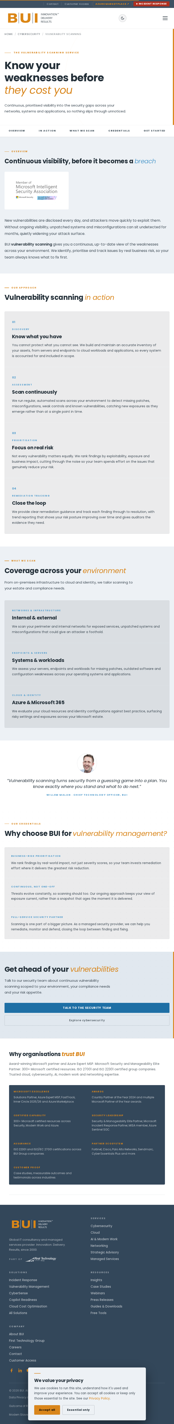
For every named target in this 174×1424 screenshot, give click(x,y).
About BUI (16, 1334)
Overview (17, 130)
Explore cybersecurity (87, 1020)
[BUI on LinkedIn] (20, 1370)
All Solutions (18, 1313)
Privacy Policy (99, 1398)
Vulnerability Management (29, 1287)
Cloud (95, 1232)
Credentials (119, 130)
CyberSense (18, 1293)
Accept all (47, 1410)
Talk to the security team (87, 1008)
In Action (47, 130)
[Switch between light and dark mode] (122, 18)
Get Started (154, 130)
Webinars (98, 1293)
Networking (99, 1246)
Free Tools (98, 1313)
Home (9, 34)
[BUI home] (41, 18)
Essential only (78, 1410)
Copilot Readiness (23, 1300)
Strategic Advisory (105, 1252)
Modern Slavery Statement (27, 1415)
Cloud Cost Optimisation (28, 1306)
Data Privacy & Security (25, 1397)
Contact (52, 4)
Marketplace (112, 4)
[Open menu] (165, 18)
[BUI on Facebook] (11, 1370)
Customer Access (77, 4)
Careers (15, 1347)
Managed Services (105, 1259)
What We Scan (82, 130)
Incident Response (153, 3)
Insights (96, 1280)
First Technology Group (27, 1341)
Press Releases (102, 1300)
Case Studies (101, 1287)
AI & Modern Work (104, 1239)
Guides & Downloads (106, 1306)
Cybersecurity (29, 34)
